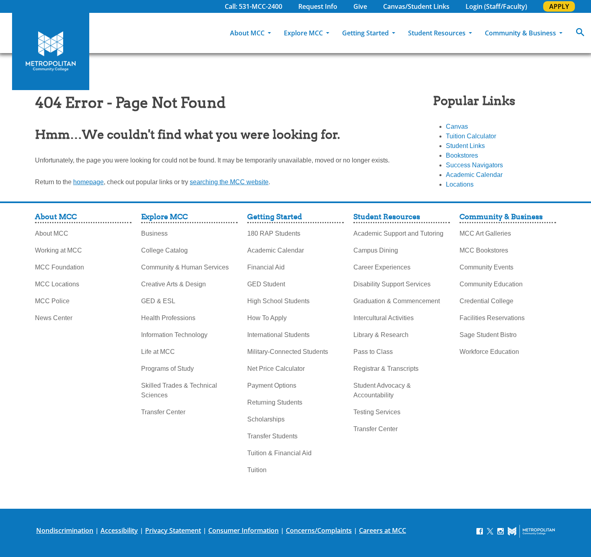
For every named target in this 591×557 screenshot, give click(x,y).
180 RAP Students (273, 233)
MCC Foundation (59, 267)
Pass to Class (373, 351)
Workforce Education (489, 351)
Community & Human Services (185, 267)
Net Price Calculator (276, 368)
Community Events (486, 267)
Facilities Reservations (492, 317)
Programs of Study (167, 368)
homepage (88, 182)
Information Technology (174, 334)
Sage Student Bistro (488, 334)
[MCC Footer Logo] (531, 531)
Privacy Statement (173, 530)
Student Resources (437, 33)
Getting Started (366, 33)
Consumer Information (243, 530)
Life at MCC (158, 351)
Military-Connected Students (287, 351)
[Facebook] (479, 530)
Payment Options (271, 385)
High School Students (278, 301)
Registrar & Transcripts (386, 368)
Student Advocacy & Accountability (382, 390)
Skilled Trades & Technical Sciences (179, 390)
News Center (53, 317)
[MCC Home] (51, 51)
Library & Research (380, 334)
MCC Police (52, 301)
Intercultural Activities (383, 317)
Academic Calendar (474, 174)
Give (360, 6)
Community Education (491, 284)
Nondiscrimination (64, 530)
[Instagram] (500, 530)
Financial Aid (266, 267)
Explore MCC (304, 33)
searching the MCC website (229, 182)
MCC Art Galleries (485, 233)
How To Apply (267, 317)
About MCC (248, 33)
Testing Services (376, 412)
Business (154, 233)
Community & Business (521, 33)
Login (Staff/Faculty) (496, 6)
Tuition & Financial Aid (279, 453)
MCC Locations (57, 284)
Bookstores (462, 155)
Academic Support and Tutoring (398, 233)
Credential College (486, 301)
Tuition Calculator (471, 136)
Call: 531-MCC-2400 (253, 6)
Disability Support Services (392, 284)
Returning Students (274, 402)
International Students (278, 334)
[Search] (580, 33)
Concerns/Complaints (319, 530)
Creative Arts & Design (173, 284)
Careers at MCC (382, 530)
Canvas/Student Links (416, 6)
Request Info (317, 6)
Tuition (257, 470)
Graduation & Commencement (396, 301)
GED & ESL (158, 301)
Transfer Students (272, 436)
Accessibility (119, 530)
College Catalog (164, 250)
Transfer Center (163, 412)
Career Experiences (381, 267)
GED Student (266, 284)
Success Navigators (474, 165)
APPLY (559, 6)
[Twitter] (490, 530)
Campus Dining (375, 250)
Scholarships (266, 419)
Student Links (465, 145)
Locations (460, 184)
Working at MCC (58, 250)
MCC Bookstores (484, 250)
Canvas (457, 126)
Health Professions (168, 317)
